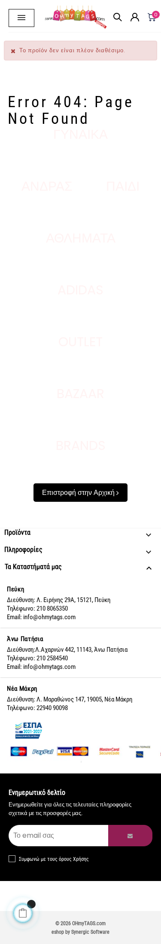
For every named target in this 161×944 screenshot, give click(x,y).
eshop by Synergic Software (80, 932)
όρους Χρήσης (74, 859)
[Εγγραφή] (130, 835)
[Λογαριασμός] (134, 2)
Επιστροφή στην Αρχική (79, 492)
